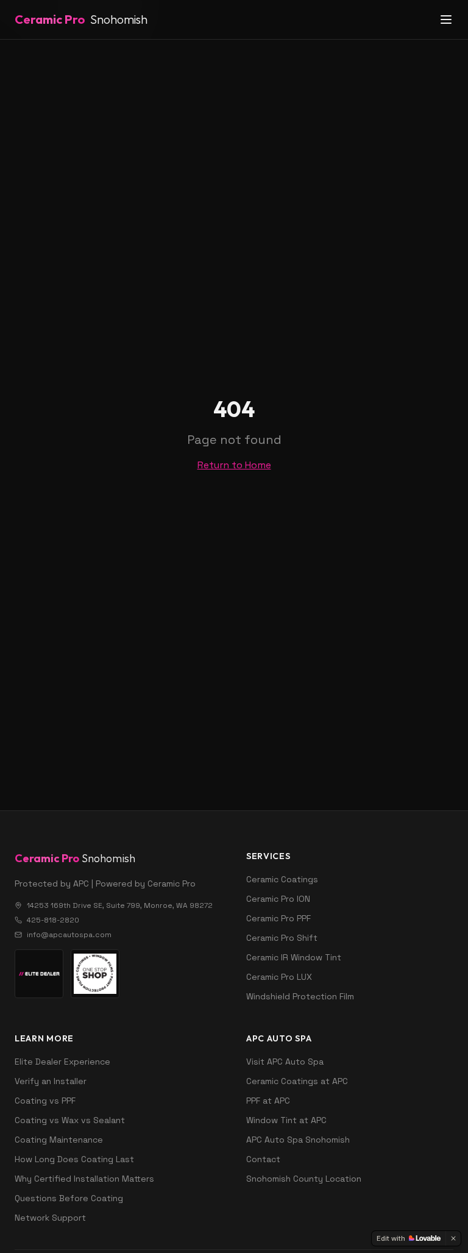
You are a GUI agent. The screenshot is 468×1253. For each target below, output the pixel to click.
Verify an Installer (51, 1081)
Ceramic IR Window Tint (293, 957)
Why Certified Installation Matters (84, 1178)
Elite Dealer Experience (62, 1061)
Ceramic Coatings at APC (297, 1081)
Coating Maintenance (59, 1139)
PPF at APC (268, 1100)
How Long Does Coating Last (74, 1159)
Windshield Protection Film (300, 996)
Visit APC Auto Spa (285, 1061)
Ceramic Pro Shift (281, 937)
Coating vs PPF (45, 1100)
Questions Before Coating (69, 1198)
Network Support (50, 1217)
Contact (263, 1159)
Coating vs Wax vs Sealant (70, 1120)
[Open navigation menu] (446, 19)
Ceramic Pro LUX (279, 976)
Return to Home (234, 465)
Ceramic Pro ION (278, 898)
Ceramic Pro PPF (278, 918)
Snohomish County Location (303, 1178)
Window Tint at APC (286, 1120)
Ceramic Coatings (282, 879)
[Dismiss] (453, 1238)
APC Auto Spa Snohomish (298, 1139)
